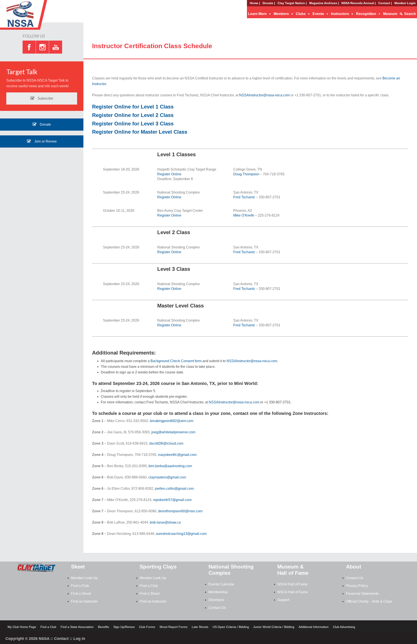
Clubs (301, 14)
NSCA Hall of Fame (292, 592)
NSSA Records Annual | (358, 3)
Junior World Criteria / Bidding (273, 627)
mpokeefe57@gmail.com (172, 500)
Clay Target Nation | (292, 3)
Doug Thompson (246, 174)
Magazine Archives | (324, 3)
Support (283, 600)
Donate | (269, 3)
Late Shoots (200, 627)
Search (410, 14)
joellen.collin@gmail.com (174, 488)
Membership (218, 592)
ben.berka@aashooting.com (170, 466)
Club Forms (147, 627)
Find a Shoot (81, 593)
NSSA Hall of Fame (292, 584)
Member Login (405, 3)
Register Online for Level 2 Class (133, 115)
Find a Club (80, 586)
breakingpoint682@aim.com (171, 421)
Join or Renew (45, 141)
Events (318, 14)
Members (281, 14)
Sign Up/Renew (124, 627)
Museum (390, 14)
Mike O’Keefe (243, 215)
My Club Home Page (22, 627)
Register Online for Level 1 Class (133, 107)
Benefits (103, 627)
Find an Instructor (84, 601)
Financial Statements (362, 593)
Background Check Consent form (176, 361)
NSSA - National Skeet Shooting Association (35, 16)
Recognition (366, 14)
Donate (45, 124)
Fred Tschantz (244, 197)
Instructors (340, 14)
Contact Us (217, 608)
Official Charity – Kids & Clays (369, 601)
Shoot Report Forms (173, 627)
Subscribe (45, 98)
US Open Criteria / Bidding (231, 627)
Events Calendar (221, 584)
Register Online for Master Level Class (139, 132)
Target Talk (22, 72)
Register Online (169, 174)
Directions (216, 600)
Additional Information (314, 627)
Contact (61, 638)
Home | (255, 3)
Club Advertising (344, 627)
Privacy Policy (357, 586)
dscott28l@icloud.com (166, 443)
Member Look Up (84, 578)
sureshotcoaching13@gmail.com (181, 534)
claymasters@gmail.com (167, 477)
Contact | (385, 3)
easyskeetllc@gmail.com (177, 455)
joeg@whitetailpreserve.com (173, 432)
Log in (79, 638)
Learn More (257, 14)
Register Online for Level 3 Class (133, 123)
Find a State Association (77, 627)
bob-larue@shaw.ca (165, 522)
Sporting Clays (158, 567)
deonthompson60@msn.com (180, 511)
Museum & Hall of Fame (292, 570)
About (353, 567)
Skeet (78, 567)
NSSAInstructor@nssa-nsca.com (264, 95)
